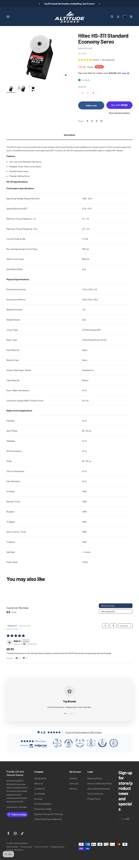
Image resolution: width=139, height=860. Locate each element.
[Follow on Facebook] (8, 833)
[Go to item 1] (11, 89)
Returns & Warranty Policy (99, 783)
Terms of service (41, 847)
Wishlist (73, 778)
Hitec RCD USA (85, 48)
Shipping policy (57, 847)
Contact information (15, 850)
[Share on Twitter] (92, 121)
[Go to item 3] (32, 89)
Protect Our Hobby (43, 809)
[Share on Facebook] (87, 121)
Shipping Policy (94, 778)
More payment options (119, 112)
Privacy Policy (93, 798)
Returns (73, 788)
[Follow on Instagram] (15, 833)
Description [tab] (69, 135)
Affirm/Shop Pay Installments (48, 819)
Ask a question (108, 611)
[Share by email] (101, 121)
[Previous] (39, 3)
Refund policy (12, 847)
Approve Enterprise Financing (48, 814)
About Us (38, 783)
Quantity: (82, 86)
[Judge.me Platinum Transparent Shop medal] (57, 743)
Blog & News (40, 778)
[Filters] (113, 625)
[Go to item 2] (21, 89)
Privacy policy (26, 847)
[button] (85, 59)
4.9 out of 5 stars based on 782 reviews (83, 732)
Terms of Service (95, 793)
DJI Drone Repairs (42, 803)
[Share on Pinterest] (96, 121)
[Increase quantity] (93, 93)
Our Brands (39, 793)
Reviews (38, 798)
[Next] (99, 3)
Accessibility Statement (98, 788)
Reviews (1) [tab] (12, 626)
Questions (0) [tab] (24, 626)
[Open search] (105, 625)
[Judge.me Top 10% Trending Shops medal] (113, 743)
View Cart (74, 783)
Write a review (108, 605)
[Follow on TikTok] (22, 833)
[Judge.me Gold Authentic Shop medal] (79, 743)
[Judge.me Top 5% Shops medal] (102, 743)
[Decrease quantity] (82, 93)
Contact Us (39, 788)
